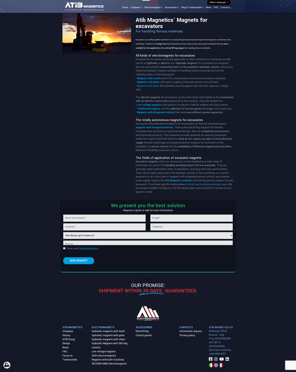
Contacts (225, 7)
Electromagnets (152, 7)
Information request (191, 331)
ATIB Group (68, 339)
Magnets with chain (148, 86)
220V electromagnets (104, 355)
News (208, 7)
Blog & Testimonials (191, 7)
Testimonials (69, 359)
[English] (216, 365)
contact (190, 184)
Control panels (144, 335)
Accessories (171, 7)
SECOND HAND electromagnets (109, 363)
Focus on (67, 355)
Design (66, 343)
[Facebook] (210, 359)
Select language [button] (218, 2)
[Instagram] (216, 359)
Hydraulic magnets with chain (108, 339)
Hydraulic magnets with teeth (108, 331)
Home (125, 7)
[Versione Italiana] (211, 365)
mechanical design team (213, 184)
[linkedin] (227, 359)
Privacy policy (187, 335)
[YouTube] (221, 359)
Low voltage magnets (104, 351)
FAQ (216, 7)
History (66, 335)
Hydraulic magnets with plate (108, 335)
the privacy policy (88, 248)
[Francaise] (221, 365)
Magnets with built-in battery (108, 359)
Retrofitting (142, 331)
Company (135, 7)
